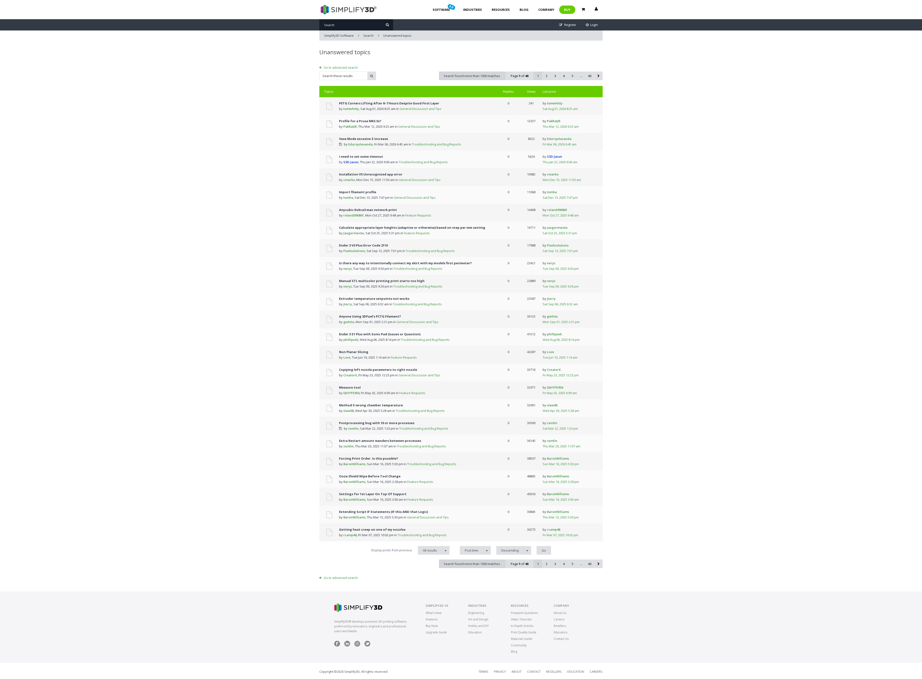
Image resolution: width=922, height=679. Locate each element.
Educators (560, 632)
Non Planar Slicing (353, 352)
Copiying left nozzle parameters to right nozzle (378, 369)
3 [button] (555, 76)
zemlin (353, 428)
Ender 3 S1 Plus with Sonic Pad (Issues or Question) (379, 334)
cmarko (349, 180)
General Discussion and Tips (420, 109)
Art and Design (478, 619)
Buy (567, 9)
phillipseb (350, 339)
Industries (472, 9)
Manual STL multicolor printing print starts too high (382, 281)
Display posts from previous (404, 550)
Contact (534, 671)
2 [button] (546, 76)
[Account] (596, 9)
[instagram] (357, 645)
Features (431, 619)
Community (519, 645)
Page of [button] (519, 76)
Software (443, 8)
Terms (483, 671)
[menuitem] (592, 24)
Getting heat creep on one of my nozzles (372, 529)
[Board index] (348, 9)
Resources (501, 9)
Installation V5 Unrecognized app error (370, 174)
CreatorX (350, 375)
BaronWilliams (354, 464)
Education (475, 632)
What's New (434, 613)
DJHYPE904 (351, 393)
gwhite (348, 322)
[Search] (387, 24)
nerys (347, 268)
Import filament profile (357, 192)
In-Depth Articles (522, 626)
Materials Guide (521, 639)
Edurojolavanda (360, 144)
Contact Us (561, 639)
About (516, 671)
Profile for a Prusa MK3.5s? (360, 121)
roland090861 (353, 215)
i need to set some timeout (361, 156)
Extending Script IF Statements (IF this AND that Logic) (383, 512)
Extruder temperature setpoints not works (374, 298)
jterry (347, 304)
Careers (559, 619)
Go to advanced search (341, 67)
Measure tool (350, 387)
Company (546, 9)
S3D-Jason (350, 162)
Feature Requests (418, 215)
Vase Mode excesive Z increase (363, 139)
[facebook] (337, 645)
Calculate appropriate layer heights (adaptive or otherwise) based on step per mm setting (412, 227)
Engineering (476, 613)
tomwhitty (351, 109)
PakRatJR (350, 126)
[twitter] (367, 645)
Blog (524, 9)
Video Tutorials (521, 619)
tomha (348, 197)
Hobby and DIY (478, 626)
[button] (598, 76)
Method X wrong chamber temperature (371, 405)
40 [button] (589, 76)
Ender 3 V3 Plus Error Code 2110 (363, 245)
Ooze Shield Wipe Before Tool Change (369, 476)
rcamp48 (350, 535)
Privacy (500, 671)
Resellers (560, 626)
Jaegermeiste (353, 233)
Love (347, 357)
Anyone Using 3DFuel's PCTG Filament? (370, 316)
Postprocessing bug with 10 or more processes (376, 423)
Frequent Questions (524, 613)
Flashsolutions (354, 251)
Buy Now (432, 626)
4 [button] (564, 76)
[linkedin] (347, 645)
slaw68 (348, 411)
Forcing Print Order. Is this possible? (368, 458)
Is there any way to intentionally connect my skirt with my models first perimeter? (405, 263)
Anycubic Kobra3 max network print (368, 210)
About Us (560, 613)
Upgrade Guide (436, 632)
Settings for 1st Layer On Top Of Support (372, 494)
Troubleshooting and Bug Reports (436, 144)
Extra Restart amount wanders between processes (380, 441)
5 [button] (572, 76)
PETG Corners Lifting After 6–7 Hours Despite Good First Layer (389, 103)
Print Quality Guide (523, 632)
